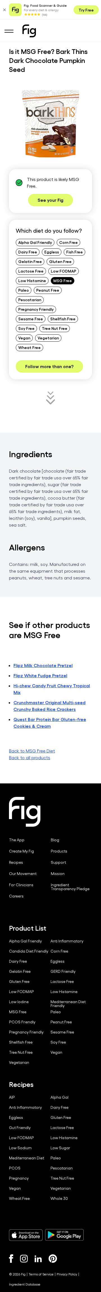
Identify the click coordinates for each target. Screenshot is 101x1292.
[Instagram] (24, 1258)
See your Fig (50, 200)
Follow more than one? (49, 366)
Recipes (16, 862)
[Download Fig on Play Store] (64, 1235)
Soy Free (26, 328)
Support (58, 862)
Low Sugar (60, 1148)
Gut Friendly (20, 1128)
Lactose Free (30, 271)
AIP (12, 1097)
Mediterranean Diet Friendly (68, 1004)
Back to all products (29, 757)
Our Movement (22, 874)
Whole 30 (59, 1198)
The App (16, 840)
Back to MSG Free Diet (32, 750)
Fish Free (74, 252)
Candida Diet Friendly (28, 951)
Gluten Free (60, 261)
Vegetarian (48, 338)
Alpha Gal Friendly (35, 242)
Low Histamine (32, 280)
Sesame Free (30, 318)
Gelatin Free (30, 261)
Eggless (51, 252)
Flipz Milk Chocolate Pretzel (43, 665)
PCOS (14, 1168)
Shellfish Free (62, 318)
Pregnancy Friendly (36, 309)
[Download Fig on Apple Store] (26, 1235)
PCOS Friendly (22, 1022)
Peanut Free (47, 290)
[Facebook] (11, 1258)
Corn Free (68, 242)
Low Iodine (19, 1002)
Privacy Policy (67, 1274)
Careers (16, 896)
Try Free (86, 10)
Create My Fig (21, 851)
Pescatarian (29, 299)
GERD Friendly (62, 971)
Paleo (23, 290)
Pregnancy (19, 1178)
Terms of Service (41, 1274)
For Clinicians (21, 885)
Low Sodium (20, 1148)
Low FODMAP (63, 271)
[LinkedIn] (38, 1258)
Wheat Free (29, 347)
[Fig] (29, 31)
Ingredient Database (24, 1284)
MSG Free (62, 280)
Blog (55, 840)
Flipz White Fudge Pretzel (40, 675)
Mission (58, 874)
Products (59, 851)
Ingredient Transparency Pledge (70, 887)
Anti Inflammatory (66, 941)
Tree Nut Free (54, 328)
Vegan (24, 338)
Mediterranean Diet (26, 1158)
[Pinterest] (53, 1258)
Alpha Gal (59, 1097)
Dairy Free (27, 252)
